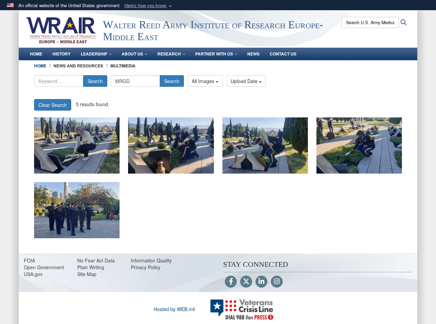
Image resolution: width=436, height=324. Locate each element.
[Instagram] (277, 281)
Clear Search (52, 104)
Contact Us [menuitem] (283, 54)
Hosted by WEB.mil (174, 309)
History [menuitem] (61, 54)
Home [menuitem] (36, 54)
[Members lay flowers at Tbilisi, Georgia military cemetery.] (77, 145)
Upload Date (245, 81)
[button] (148, 5)
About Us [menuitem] (132, 54)
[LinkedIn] (261, 281)
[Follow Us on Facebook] (231, 281)
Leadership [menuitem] (94, 54)
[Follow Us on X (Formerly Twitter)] (246, 281)
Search (95, 81)
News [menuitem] (253, 54)
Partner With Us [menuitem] (214, 54)
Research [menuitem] (169, 54)
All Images (204, 81)
